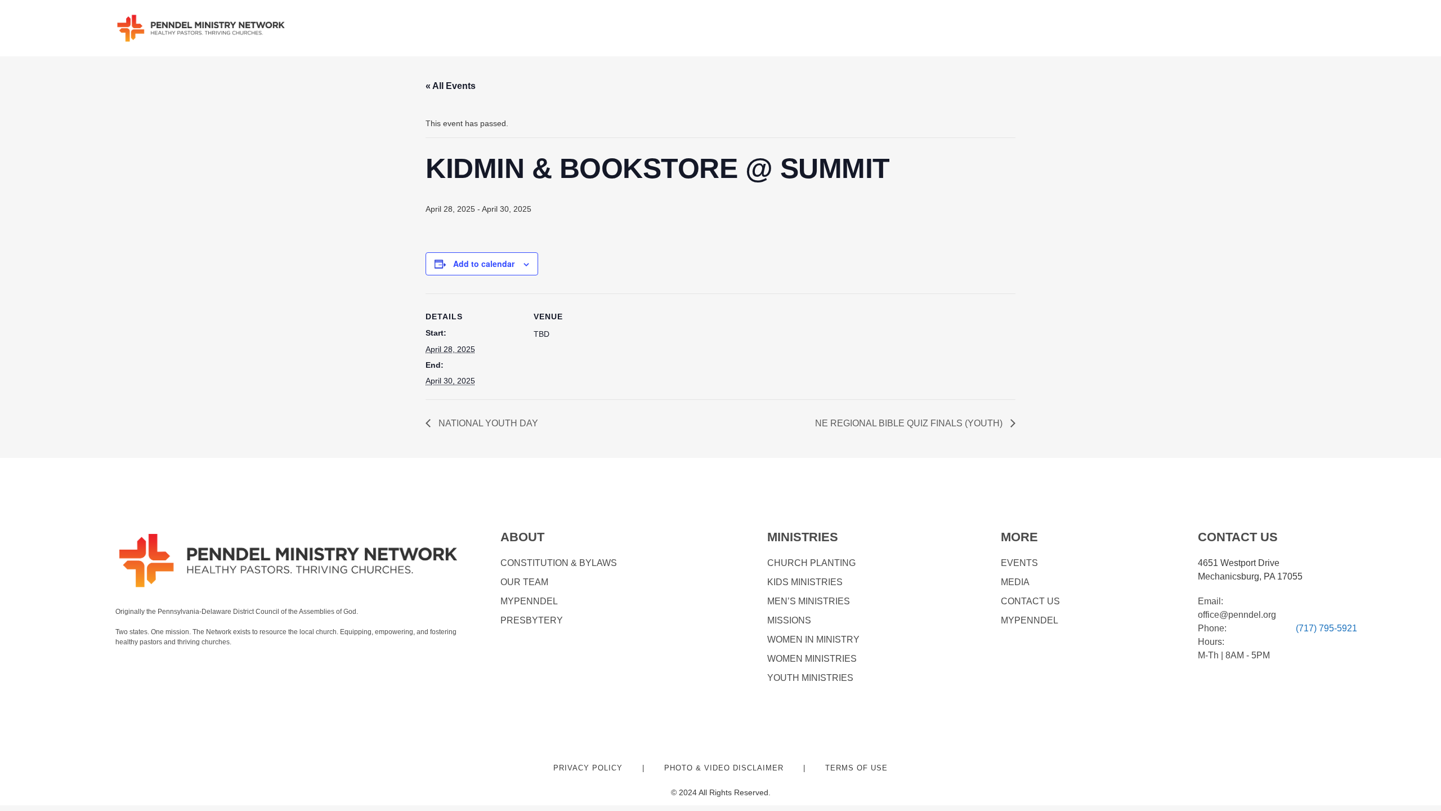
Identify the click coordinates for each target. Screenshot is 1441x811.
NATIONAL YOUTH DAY (487, 423)
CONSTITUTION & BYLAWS (558, 563)
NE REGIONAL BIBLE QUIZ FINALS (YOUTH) (910, 423)
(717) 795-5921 (1326, 628)
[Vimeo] (170, 664)
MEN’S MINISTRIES (808, 601)
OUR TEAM (524, 582)
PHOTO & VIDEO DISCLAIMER (724, 768)
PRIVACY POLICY (588, 768)
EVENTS (1019, 563)
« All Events (451, 86)
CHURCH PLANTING (811, 563)
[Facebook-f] (121, 664)
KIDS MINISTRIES (805, 582)
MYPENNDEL (529, 601)
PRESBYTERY (531, 620)
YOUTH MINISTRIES (810, 678)
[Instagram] (146, 664)
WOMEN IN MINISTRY (813, 639)
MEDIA (1015, 582)
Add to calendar (483, 263)
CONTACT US (1030, 601)
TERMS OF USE (856, 768)
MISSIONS (789, 620)
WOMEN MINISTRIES (812, 658)
